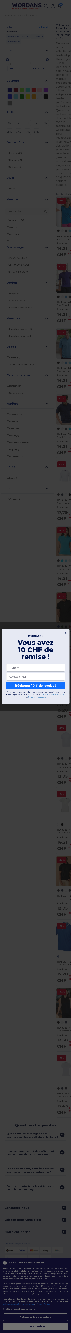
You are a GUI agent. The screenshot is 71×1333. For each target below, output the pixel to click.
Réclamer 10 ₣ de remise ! (35, 685)
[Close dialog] (65, 633)
